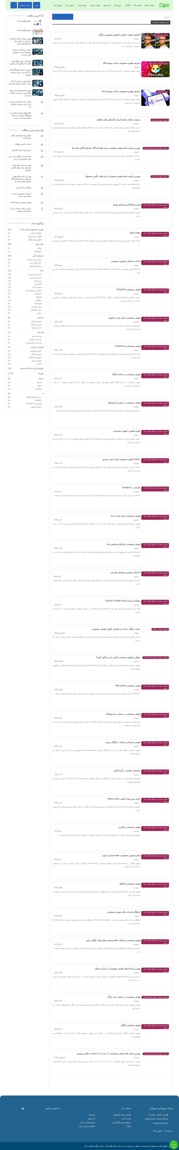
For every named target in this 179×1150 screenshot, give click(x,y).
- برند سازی (25, 281)
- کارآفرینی (25, 284)
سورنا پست (82, 5)
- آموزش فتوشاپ (25, 351)
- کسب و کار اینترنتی (25, 274)
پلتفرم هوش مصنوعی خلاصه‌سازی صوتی (121, 855)
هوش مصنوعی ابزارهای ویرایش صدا (123, 544)
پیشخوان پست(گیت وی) (122, 1122)
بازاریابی (26, 317)
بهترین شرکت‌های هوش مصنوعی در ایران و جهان (117, 968)
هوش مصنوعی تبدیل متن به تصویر (124, 317)
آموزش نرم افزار (26, 347)
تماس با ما (69, 5)
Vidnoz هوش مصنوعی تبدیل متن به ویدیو (121, 459)
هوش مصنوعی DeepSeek (128, 289)
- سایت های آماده (25, 310)
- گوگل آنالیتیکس (25, 233)
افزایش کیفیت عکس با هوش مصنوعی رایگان (119, 34)
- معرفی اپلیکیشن (25, 266)
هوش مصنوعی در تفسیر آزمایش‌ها (124, 402)
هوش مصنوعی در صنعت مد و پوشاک (123, 714)
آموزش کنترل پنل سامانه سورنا (26, 368)
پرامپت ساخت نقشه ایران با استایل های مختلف (118, 119)
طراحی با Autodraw (131, 487)
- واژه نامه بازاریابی (25, 339)
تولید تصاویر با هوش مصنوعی (126, 431)
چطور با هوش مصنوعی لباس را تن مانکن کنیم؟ (118, 657)
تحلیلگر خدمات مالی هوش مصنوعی (123, 912)
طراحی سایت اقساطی (122, 1115)
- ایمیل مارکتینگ (25, 325)
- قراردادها (25, 303)
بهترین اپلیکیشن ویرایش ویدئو (126, 204)
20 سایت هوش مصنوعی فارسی (125, 572)
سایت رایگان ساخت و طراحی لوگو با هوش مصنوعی (116, 629)
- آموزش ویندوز (25, 361)
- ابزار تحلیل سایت (25, 263)
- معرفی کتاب (25, 287)
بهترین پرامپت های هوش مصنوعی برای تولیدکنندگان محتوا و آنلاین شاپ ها (106, 148)
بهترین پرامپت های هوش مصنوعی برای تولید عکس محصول (112, 176)
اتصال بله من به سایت (86, 1126)
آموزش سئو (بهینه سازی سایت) (26, 229)
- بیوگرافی (25, 300)
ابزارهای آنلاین (26, 256)
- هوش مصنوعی (25, 307)
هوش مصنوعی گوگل (130, 1025)
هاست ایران (95, 5)
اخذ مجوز (107, 5)
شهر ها (26, 373)
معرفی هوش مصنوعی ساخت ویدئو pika (121, 63)
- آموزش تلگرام (25, 354)
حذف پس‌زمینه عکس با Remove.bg (124, 799)
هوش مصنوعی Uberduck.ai (127, 346)
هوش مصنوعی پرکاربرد (129, 827)
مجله (26, 270)
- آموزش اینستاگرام (25, 357)
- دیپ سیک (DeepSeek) (25, 397)
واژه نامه (26, 332)
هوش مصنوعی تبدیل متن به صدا (125, 516)
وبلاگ (129, 1126)
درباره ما (168, 1131)
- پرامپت (25, 313)
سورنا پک (58, 5)
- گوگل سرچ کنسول (25, 236)
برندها (26, 378)
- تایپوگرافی (25, 251)
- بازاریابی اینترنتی (25, 278)
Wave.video (135, 233)
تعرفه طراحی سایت (87, 1122)
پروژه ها (117, 5)
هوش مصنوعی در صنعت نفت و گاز (123, 997)
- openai (25, 382)
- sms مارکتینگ (25, 328)
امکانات (127, 5)
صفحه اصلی (149, 5)
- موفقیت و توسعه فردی (25, 291)
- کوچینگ (25, 297)
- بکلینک (25, 364)
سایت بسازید (25, 5)
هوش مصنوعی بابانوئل (129, 883)
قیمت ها (137, 5)
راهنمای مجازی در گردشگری (126, 770)
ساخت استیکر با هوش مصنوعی (125, 261)
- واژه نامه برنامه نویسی (25, 343)
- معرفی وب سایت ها (25, 260)
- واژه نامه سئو (25, 336)
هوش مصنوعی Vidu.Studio (127, 685)
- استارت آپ (25, 294)
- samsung (25, 389)
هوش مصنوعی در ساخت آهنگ (126, 374)
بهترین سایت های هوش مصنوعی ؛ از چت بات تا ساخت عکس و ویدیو (108, 1053)
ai (26, 393)
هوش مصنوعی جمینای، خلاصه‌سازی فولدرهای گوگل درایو (113, 940)
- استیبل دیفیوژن (25, 407)
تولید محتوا (26, 244)
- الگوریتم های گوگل (25, 240)
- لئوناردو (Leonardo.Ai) (25, 404)
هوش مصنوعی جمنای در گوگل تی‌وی (123, 742)
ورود (36, 5)
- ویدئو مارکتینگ (25, 321)
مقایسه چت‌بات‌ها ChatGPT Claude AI (122, 600)
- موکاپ (25, 248)
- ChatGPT (25, 400)
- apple (25, 386)
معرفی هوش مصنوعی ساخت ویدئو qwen (121, 91)
